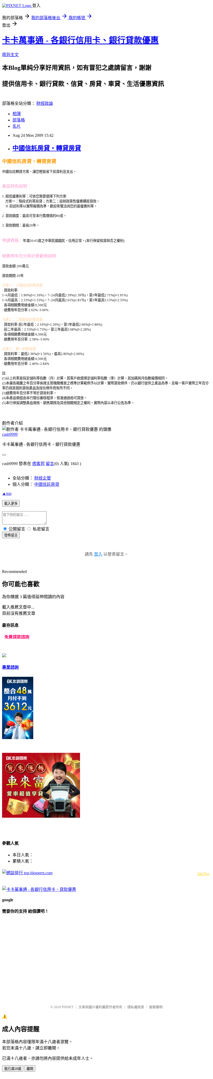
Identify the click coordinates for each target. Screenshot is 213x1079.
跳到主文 (10, 54)
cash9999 (10, 434)
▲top (6, 493)
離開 (29, 1069)
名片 (16, 126)
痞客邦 (38, 463)
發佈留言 (11, 535)
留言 (50, 463)
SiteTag (203, 873)
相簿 (16, 114)
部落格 (18, 120)
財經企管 (42, 478)
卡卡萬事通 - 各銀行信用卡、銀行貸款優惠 (80, 40)
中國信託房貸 (46, 484)
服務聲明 (156, 1007)
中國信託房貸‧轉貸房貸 (46, 148)
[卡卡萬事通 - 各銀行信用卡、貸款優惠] (39, 889)
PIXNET (68, 1007)
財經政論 (44, 103)
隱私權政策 (135, 1007)
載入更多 (11, 504)
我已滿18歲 (12, 1069)
